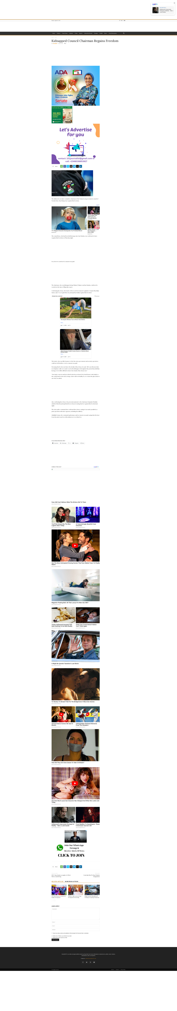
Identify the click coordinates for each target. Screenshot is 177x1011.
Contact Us (117, 969)
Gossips (96, 33)
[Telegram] (74, 166)
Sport (105, 33)
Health (101, 33)
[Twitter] (123, 20)
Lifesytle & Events (88, 33)
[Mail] (121, 20)
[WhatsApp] (61, 166)
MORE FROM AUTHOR (71, 881)
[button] (123, 33)
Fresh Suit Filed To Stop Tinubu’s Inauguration (92, 876)
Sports (80, 33)
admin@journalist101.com (91, 958)
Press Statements (113, 33)
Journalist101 (55, 43)
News (54, 33)
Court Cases (64, 33)
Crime (76, 33)
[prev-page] (52, 900)
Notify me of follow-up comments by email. (62, 935)
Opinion (71, 33)
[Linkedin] (80, 166)
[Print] (71, 166)
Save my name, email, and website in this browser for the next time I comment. (71, 933)
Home (53, 37)
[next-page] (55, 900)
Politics (58, 33)
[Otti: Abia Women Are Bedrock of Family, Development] (59, 890)
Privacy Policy (123, 969)
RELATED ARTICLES (57, 881)
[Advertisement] (41, 9)
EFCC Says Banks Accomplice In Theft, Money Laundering (61, 876)
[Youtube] (124, 20)
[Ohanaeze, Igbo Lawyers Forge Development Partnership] (75, 890)
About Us (112, 969)
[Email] (77, 166)
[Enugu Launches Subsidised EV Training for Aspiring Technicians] (92, 890)
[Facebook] (119, 20)
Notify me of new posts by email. (60, 937)
